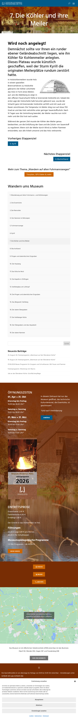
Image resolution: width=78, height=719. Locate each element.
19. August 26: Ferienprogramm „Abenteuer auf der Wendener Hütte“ (31, 359)
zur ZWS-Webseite (39, 658)
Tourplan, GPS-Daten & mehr (39, 174)
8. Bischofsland (61, 159)
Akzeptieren (39, 699)
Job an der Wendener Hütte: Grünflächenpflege (24, 373)
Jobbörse (46, 418)
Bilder (40, 574)
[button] (75, 681)
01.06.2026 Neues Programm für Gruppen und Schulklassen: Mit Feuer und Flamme (36, 364)
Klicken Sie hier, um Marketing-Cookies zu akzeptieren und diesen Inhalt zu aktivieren (39, 615)
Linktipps (40, 582)
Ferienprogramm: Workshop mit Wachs (21, 369)
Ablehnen (39, 705)
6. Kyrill (13, 143)
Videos (40, 567)
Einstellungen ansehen (39, 711)
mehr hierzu (15, 551)
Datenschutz (38, 716)
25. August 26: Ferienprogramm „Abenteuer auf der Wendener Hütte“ (32, 355)
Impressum (46, 716)
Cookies (31, 716)
